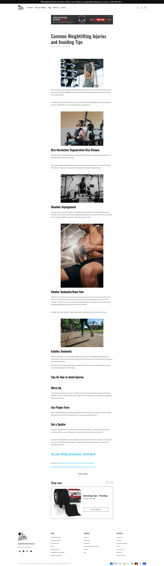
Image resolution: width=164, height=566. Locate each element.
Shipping (119, 540)
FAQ (118, 546)
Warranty (119, 552)
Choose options (96, 512)
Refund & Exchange (122, 543)
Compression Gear (56, 540)
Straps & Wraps (55, 549)
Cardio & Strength (55, 537)
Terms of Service (121, 555)
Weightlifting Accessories (58, 552)
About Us (86, 537)
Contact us (119, 537)
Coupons (86, 549)
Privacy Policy (120, 549)
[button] (138, 8)
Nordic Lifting (21, 563)
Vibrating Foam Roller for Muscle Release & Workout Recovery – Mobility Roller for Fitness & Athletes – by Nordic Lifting (94, 498)
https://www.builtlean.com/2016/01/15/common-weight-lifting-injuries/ (73, 467)
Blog (85, 552)
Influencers (87, 543)
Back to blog (83, 474)
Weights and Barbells (56, 555)
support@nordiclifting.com (26, 543)
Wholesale (86, 540)
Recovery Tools (55, 543)
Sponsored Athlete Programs (91, 546)
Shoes (52, 546)
